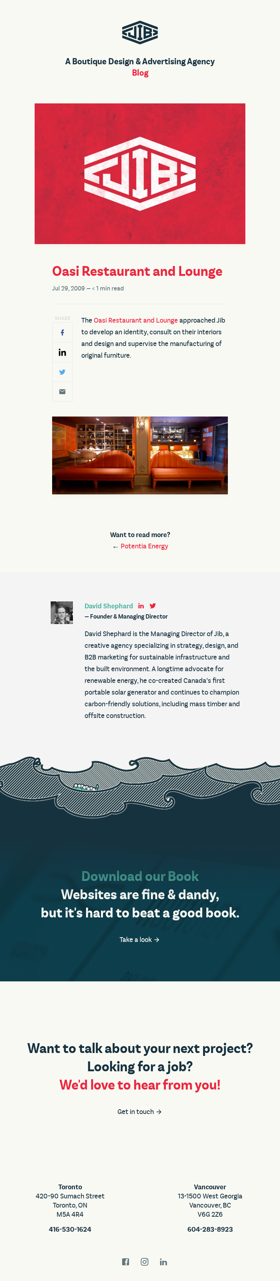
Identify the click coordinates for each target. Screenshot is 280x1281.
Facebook (126, 1261)
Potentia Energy (144, 546)
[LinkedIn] (62, 352)
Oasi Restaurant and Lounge (136, 320)
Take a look (136, 940)
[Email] (62, 391)
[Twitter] (62, 372)
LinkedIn (163, 1261)
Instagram (144, 1261)
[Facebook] (62, 332)
